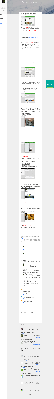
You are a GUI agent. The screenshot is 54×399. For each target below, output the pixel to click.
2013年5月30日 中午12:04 (29, 274)
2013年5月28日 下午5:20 (28, 260)
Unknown (24, 289)
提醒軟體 (30, 236)
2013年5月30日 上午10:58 (26, 269)
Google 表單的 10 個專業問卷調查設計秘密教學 (26, 373)
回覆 (23, 249)
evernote (38, 236)
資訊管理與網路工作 (34, 236)
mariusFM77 (32, 395)
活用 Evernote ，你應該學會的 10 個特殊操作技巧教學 (27, 366)
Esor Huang (25, 264)
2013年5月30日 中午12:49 (28, 280)
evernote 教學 (22, 237)
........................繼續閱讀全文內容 (36, 330)
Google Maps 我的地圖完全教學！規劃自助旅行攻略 (26, 339)
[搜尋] (41, 1)
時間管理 (27, 236)
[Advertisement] (30, 8)
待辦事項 (24, 236)
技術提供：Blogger (31, 394)
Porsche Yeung (24, 260)
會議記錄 (24, 62)
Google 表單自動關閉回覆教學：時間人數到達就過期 (27, 359)
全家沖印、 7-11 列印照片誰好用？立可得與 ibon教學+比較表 (27, 332)
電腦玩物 (22, 1)
